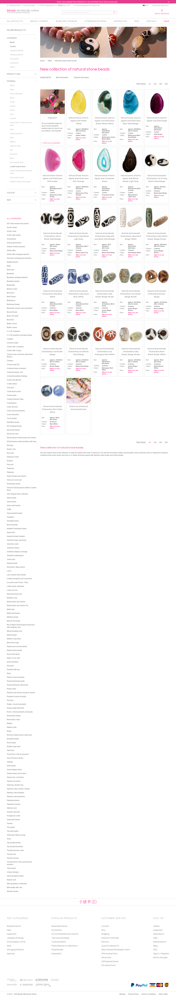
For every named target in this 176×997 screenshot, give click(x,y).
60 (150, 84)
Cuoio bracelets (58, 942)
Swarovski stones (59, 926)
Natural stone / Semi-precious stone (21, 124)
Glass (12, 90)
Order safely (163, 994)
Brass (12, 158)
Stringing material (16, 55)
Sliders (12, 67)
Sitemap (122, 994)
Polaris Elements (16, 94)
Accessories (14, 59)
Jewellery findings (16, 51)
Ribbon (12, 142)
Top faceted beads (60, 938)
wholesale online (23, 11)
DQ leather (56, 930)
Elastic (12, 110)
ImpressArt (56, 954)
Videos (156, 926)
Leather (13, 106)
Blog (155, 946)
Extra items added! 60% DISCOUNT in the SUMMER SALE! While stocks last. (87, 2)
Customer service (160, 5)
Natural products (16, 134)
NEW (50, 61)
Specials (11, 954)
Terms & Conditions (148, 994)
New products (159, 942)
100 (155, 84)
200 (160, 84)
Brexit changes (160, 957)
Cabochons (14, 63)
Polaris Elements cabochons (64, 946)
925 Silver (13, 154)
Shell (12, 129)
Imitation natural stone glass (20, 182)
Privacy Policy (133, 994)
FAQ (155, 950)
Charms (13, 46)
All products (158, 934)
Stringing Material (15, 950)
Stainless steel (15, 146)
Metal (12, 85)
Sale (9, 946)
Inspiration (11, 934)
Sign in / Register (162, 14)
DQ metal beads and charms (64, 934)
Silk (11, 150)
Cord (12, 114)
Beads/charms (14, 926)
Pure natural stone (17, 162)
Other (12, 138)
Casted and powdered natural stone (21, 172)
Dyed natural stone (17, 177)
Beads (12, 42)
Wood (12, 98)
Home (42, 61)
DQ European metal (16, 942)
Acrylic (12, 102)
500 (166, 84)
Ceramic (13, 118)
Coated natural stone (18, 166)
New (9, 930)
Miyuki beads (57, 950)
